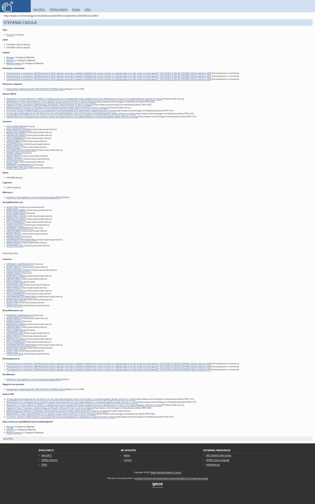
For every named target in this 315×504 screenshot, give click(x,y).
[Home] (15, 6)
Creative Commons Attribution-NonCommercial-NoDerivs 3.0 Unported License (171, 478)
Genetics (10, 60)
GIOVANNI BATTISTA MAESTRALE (21, 150)
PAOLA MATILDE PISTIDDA (18, 129)
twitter (127, 455)
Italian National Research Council (166, 472)
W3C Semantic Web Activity (218, 455)
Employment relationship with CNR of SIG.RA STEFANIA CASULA (35, 89)
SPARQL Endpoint (58, 9)
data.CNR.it (39, 9)
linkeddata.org (213, 464)
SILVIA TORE (12, 161)
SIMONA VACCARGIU (16, 135)
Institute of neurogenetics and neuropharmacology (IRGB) (33, 197)
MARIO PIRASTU (13, 156)
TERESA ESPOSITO (14, 159)
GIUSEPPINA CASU (15, 144)
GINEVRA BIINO (13, 141)
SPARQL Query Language (217, 460)
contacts (128, 460)
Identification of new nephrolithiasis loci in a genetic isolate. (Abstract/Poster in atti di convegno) (51, 101)
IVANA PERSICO (13, 147)
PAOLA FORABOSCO (15, 138)
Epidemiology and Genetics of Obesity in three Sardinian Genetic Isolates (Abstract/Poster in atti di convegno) (57, 107)
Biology (9, 57)
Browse (76, 9)
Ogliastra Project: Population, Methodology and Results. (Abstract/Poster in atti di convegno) (49, 104)
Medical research (14, 63)
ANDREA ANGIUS (14, 153)
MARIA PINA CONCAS (16, 167)
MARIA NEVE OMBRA (16, 132)
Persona (10, 34)
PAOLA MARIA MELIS (15, 126)
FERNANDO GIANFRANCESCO (19, 164)
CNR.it (88, 9)
